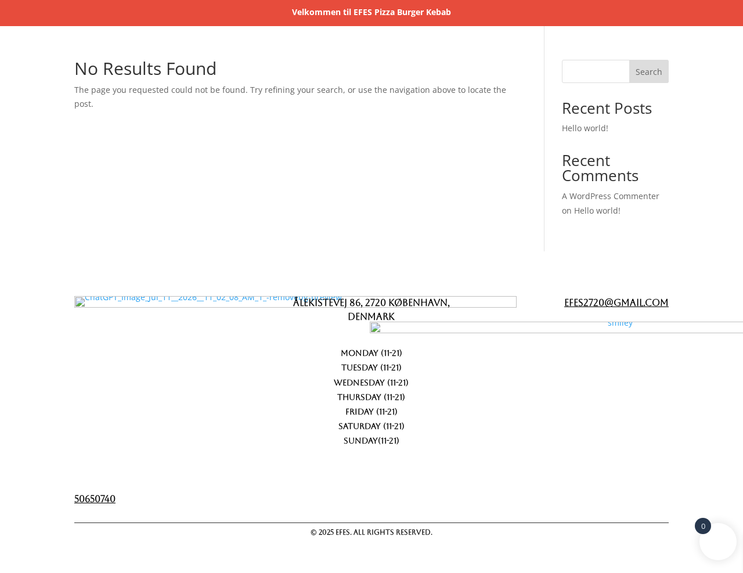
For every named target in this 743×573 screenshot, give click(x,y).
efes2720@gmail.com (616, 302)
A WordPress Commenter (610, 195)
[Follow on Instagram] (651, 495)
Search (649, 71)
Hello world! (585, 128)
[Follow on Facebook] (591, 495)
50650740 (95, 498)
